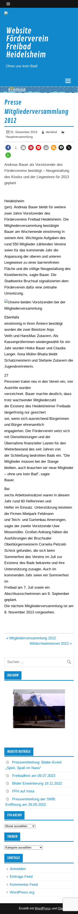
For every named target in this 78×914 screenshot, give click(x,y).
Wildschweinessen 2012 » (51, 643)
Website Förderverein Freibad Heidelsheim (27, 43)
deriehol (51, 132)
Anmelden (18, 869)
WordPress (43, 908)
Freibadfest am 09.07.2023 (33, 776)
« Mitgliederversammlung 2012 (31, 638)
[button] (8, 147)
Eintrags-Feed (21, 877)
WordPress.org (22, 892)
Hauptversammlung (19, 136)
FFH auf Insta (23, 791)
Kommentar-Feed (24, 885)
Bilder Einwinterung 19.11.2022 (37, 783)
